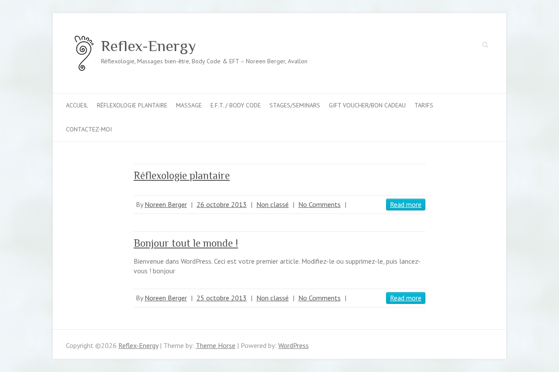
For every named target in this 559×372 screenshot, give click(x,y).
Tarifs (423, 105)
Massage (189, 105)
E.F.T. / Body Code (235, 105)
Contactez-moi (89, 129)
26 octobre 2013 (222, 204)
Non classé (272, 204)
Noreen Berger (166, 204)
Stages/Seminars (294, 105)
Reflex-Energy (148, 46)
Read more (405, 204)
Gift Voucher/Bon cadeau (367, 105)
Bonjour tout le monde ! (186, 243)
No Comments (319, 204)
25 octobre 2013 (222, 297)
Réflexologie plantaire (132, 105)
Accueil (77, 105)
